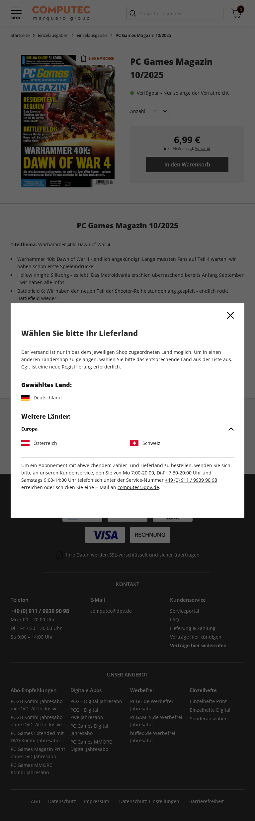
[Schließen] (230, 315)
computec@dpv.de (138, 487)
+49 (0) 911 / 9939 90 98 (191, 480)
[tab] (127, 429)
